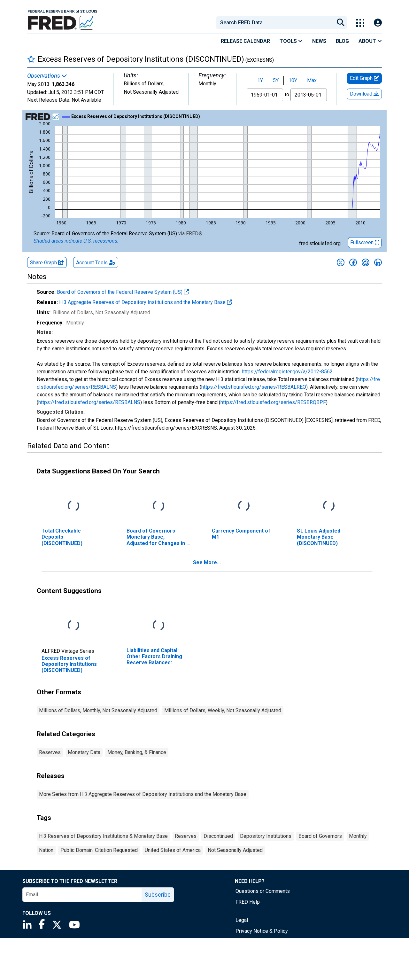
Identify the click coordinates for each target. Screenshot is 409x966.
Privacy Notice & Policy (261, 931)
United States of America (173, 850)
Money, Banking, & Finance (136, 752)
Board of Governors (320, 836)
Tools (289, 41)
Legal (241, 920)
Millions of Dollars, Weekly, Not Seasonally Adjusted (222, 710)
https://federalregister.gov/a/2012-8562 (287, 372)
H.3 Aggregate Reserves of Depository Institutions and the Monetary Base (143, 302)
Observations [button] (44, 76)
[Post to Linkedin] (378, 262)
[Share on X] (340, 262)
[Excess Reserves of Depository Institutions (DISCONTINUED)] (73, 626)
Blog (342, 41)
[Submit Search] (341, 22)
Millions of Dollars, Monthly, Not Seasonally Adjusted (98, 710)
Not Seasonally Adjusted (235, 850)
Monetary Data (84, 752)
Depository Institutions (265, 836)
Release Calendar (245, 41)
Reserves (50, 752)
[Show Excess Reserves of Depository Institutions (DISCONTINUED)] (135, 116)
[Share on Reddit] (365, 262)
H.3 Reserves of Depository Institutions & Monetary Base (103, 836)
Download (362, 94)
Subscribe (158, 894)
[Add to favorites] (31, 59)
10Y (293, 80)
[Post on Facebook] (353, 262)
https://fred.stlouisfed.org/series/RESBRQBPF (273, 402)
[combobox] (275, 22)
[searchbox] (276, 22)
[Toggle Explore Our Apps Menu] (360, 23)
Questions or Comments (262, 891)
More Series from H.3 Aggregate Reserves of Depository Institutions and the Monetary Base (142, 794)
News (319, 41)
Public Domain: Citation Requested (99, 850)
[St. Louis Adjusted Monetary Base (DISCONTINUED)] (329, 506)
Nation (46, 850)
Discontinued (218, 836)
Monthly (358, 836)
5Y (276, 80)
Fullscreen (362, 242)
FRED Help (247, 902)
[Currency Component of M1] (244, 506)
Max (312, 80)
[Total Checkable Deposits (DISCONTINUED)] (73, 506)
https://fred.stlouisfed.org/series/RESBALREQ (253, 387)
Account (92, 263)
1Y (260, 80)
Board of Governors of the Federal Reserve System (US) (120, 292)
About (368, 41)
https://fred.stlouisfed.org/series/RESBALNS (89, 402)
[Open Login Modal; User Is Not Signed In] (378, 23)
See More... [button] (207, 562)
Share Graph (44, 263)
